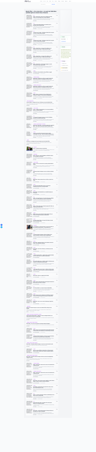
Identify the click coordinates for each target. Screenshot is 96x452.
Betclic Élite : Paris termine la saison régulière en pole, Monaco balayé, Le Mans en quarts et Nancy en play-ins (43, 381)
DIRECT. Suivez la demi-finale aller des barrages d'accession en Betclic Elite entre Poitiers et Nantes (43, 282)
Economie (35, 225)
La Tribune (35, 159)
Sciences (56, 1)
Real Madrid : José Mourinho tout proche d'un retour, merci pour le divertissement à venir (43, 387)
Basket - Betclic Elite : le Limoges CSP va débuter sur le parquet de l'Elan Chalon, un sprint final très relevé (42, 49)
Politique (59, 1)
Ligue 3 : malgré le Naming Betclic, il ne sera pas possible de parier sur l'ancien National (43, 110)
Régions (66, 1)
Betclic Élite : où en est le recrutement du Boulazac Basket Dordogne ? (38, 323)
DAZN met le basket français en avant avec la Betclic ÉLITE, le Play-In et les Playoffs (39, 308)
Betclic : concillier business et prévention (40, 148)
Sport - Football (36, 162)
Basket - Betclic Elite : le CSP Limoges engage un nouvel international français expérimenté (42, 64)
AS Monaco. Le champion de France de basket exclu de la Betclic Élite (38, 141)
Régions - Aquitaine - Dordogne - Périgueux (32, 322)
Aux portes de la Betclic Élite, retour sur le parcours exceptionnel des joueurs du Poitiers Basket (41, 186)
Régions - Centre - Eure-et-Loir (37, 371)
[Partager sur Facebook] (1, 225)
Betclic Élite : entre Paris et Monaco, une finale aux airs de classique (43, 249)
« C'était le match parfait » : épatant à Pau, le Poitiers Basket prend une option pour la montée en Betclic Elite (43, 255)
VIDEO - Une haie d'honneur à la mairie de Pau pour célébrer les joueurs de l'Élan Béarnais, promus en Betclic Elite (43, 198)
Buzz (47, 1)
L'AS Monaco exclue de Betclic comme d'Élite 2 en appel (42, 72)
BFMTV (34, 151)
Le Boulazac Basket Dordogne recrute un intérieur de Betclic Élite (43, 172)
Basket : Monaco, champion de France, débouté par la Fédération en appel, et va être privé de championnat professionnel (42, 95)
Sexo (52, 1)
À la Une (41, 1)
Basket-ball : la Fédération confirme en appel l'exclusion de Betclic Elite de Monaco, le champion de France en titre (43, 79)
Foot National (35, 113)
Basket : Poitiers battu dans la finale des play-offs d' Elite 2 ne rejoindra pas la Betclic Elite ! (43, 206)
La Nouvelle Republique (36, 73)
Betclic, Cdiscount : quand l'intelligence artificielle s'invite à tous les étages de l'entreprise (43, 156)
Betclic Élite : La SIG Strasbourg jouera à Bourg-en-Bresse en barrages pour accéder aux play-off (43, 411)
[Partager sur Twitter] (1, 227)
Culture (50, 1)
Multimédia (35, 154)
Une (34, 184)
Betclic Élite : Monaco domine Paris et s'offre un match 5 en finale (43, 180)
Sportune (28, 144)
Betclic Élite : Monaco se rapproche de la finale (41, 275)
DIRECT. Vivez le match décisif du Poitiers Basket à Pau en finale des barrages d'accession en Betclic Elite (43, 214)
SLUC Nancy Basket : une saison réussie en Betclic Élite (42, 287)
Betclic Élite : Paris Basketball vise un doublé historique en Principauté (43, 192)
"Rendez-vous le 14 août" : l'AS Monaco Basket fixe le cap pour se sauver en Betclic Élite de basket (43, 33)
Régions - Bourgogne (36, 363)
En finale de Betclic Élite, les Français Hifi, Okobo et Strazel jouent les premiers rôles (43, 221)
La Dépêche (35, 129)
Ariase (27, 311)
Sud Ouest (28, 319)
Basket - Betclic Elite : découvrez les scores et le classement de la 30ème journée (43, 365)
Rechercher (53, 4)
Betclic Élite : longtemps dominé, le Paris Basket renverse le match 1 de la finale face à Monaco (43, 243)
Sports (70, 1)
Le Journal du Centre (36, 82)
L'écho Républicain (36, 90)
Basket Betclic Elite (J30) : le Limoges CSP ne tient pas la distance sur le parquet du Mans (42, 403)
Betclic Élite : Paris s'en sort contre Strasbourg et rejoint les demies (43, 302)
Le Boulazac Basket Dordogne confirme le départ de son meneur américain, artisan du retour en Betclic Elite (42, 235)
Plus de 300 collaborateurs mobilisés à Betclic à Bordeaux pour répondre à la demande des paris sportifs (43, 262)
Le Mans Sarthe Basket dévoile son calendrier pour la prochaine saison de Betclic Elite (42, 25)
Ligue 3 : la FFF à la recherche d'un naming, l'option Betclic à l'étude (43, 164)
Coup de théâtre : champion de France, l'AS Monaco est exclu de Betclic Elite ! (39, 102)
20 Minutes (35, 98)
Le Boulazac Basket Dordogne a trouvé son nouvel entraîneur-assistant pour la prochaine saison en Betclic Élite (43, 336)
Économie (62, 1)
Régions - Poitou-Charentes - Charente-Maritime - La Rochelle (34, 314)
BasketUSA (28, 105)
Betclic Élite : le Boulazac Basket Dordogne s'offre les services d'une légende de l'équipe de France (39, 357)
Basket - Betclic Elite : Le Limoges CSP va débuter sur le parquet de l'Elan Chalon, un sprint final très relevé (42, 56)
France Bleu (35, 28)
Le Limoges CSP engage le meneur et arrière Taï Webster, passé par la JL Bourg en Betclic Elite (42, 118)
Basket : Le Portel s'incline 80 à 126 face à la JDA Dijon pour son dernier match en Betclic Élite (43, 395)
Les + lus (44, 1)
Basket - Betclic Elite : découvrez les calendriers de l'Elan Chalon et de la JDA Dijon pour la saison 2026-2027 (42, 17)
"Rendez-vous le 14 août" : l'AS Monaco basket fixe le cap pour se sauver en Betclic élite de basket (43, 41)
